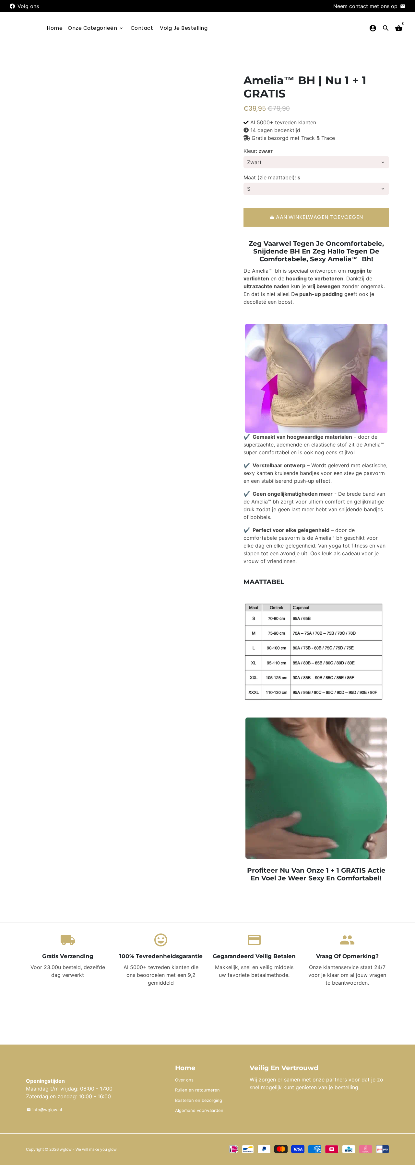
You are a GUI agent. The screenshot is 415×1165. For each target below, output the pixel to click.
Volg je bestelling (184, 28)
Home (55, 28)
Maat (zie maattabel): (271, 177)
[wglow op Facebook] (12, 6)
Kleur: (258, 151)
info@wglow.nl (44, 1109)
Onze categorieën (96, 28)
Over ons (184, 1079)
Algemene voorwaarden (199, 1110)
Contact (142, 28)
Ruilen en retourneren (197, 1089)
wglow (66, 1149)
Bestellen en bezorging (198, 1100)
